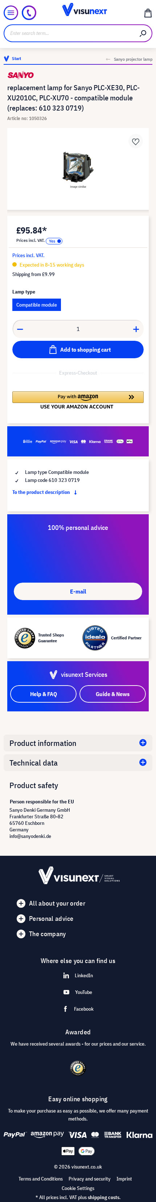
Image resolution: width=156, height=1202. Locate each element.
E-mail (78, 591)
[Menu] (11, 12)
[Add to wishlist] (135, 141)
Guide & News (113, 694)
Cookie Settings (78, 1188)
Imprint (124, 1178)
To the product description (41, 492)
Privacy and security (90, 1178)
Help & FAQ (43, 694)
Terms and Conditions (41, 1178)
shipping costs (103, 1197)
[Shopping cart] (148, 13)
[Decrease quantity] (20, 329)
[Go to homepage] (78, 13)
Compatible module (36, 305)
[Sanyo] (78, 75)
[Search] (143, 33)
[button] (78, 400)
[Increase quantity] (136, 329)
